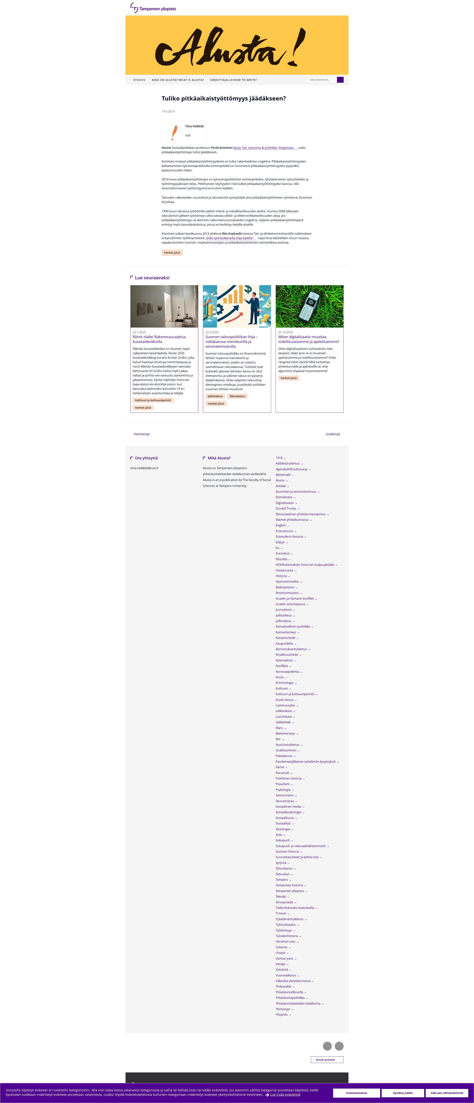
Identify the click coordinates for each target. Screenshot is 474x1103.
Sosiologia (283, 829)
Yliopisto (282, 1015)
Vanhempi (141, 434)
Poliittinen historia (289, 778)
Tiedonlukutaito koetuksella (295, 908)
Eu (278, 548)
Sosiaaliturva (285, 818)
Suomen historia (288, 851)
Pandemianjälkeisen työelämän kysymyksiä (306, 762)
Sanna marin (285, 795)
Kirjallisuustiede (287, 655)
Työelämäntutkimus (290, 919)
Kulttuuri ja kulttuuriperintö (153, 400)
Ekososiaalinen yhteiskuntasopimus (301, 514)
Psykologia (283, 790)
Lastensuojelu (286, 705)
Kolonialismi (284, 660)
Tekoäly (281, 896)
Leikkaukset (284, 711)
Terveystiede (285, 902)
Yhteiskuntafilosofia (290, 992)
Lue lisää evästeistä (285, 1094)
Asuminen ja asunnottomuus (296, 492)
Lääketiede (283, 722)
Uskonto (282, 947)
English (281, 525)
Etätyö (280, 542)
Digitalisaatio (285, 503)
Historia (282, 576)
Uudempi (335, 434)
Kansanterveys (286, 632)
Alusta (280, 480)
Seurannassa (285, 801)
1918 (279, 458)
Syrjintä (281, 863)
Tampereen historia (290, 885)
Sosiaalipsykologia (289, 812)
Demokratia (284, 497)
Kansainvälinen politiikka (293, 626)
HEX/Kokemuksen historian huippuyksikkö (305, 565)
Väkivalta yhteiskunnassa (293, 981)
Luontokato (284, 717)
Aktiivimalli (283, 475)
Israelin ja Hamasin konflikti (295, 598)
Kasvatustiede (286, 638)
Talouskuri (283, 874)
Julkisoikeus (284, 615)
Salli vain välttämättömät (447, 1093)
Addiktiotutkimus (288, 463)
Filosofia (282, 559)
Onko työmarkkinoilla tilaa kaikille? (229, 238)
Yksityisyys (283, 1009)
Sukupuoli (283, 840)
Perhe (280, 767)
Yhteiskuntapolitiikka (290, 998)
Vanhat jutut (172, 252)
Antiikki (281, 486)
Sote (279, 835)
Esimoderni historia (290, 536)
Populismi (283, 784)
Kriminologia (285, 683)
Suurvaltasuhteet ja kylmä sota (297, 857)
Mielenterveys (286, 733)
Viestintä (282, 970)
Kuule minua (285, 700)
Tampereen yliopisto (290, 891)
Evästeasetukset (356, 1093)
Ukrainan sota (286, 941)
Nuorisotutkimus (288, 745)
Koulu (280, 677)
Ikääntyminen (285, 587)
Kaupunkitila (285, 643)
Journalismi (284, 610)
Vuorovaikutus (286, 975)
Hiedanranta (285, 570)
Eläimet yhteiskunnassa (292, 520)
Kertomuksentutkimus (292, 649)
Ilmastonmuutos (288, 593)
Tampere (282, 880)
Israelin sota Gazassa (291, 604)
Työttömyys (284, 930)
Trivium (281, 913)
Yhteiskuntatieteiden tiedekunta (298, 1003)
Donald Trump (286, 508)
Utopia (281, 953)
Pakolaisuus (284, 756)
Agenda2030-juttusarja (292, 469)
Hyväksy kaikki (403, 1093)
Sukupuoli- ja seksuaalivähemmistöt (301, 846)
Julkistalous (215, 396)
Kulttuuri (282, 688)
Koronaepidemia (288, 672)
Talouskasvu (237, 396)
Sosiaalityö (283, 823)
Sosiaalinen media (289, 806)
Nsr (278, 739)
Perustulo (283, 773)
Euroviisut (283, 553)
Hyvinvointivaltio (288, 581)
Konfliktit (282, 666)
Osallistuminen (286, 750)
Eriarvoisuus (285, 531)
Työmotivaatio (286, 925)
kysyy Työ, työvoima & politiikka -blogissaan (263, 148)
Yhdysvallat (284, 986)
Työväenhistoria (287, 936)
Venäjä (281, 964)
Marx (279, 728)
